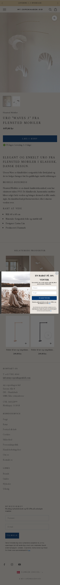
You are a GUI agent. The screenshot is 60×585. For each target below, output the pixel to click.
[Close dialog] (56, 273)
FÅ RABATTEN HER (44, 298)
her (49, 303)
